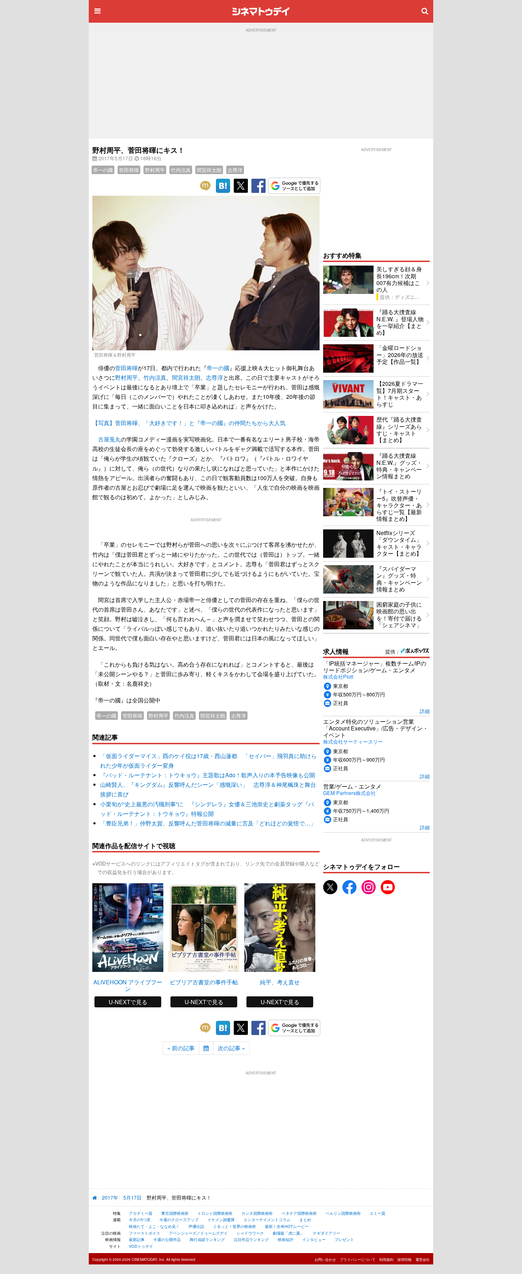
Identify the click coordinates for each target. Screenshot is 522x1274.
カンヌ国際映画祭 (257, 1213)
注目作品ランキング (251, 1239)
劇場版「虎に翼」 (288, 1233)
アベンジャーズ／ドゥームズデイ (198, 1233)
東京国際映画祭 (175, 1213)
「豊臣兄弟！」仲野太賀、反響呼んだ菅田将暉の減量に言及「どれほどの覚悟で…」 (208, 823)
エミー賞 (377, 1213)
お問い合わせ (325, 1259)
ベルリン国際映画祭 (343, 1213)
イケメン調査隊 (221, 1219)
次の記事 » (231, 1048)
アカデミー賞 (140, 1213)
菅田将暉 (129, 169)
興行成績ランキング (207, 1239)
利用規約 (386, 1259)
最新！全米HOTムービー (287, 1226)
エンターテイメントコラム (267, 1219)
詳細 (425, 711)
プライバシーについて (357, 1259)
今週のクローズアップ (179, 1219)
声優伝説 (196, 1226)
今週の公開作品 (167, 1239)
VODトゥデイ (141, 1246)
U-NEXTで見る (128, 1002)
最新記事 (137, 1239)
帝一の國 (103, 169)
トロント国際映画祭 (215, 1213)
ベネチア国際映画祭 (299, 1213)
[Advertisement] (261, 85)
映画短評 (285, 1239)
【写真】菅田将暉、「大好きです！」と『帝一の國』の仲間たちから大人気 (189, 423)
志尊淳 (235, 169)
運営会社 (422, 1259)
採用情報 (404, 1259)
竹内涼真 (181, 169)
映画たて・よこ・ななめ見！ (154, 1226)
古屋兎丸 (109, 439)
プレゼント (344, 1239)
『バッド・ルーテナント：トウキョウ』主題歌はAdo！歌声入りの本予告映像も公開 (207, 775)
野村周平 (155, 169)
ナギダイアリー (326, 1233)
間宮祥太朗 (209, 169)
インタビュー (314, 1239)
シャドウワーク (250, 1233)
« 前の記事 (181, 1048)
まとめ (305, 1219)
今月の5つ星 (140, 1219)
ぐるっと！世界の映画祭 (234, 1226)
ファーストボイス (144, 1233)
